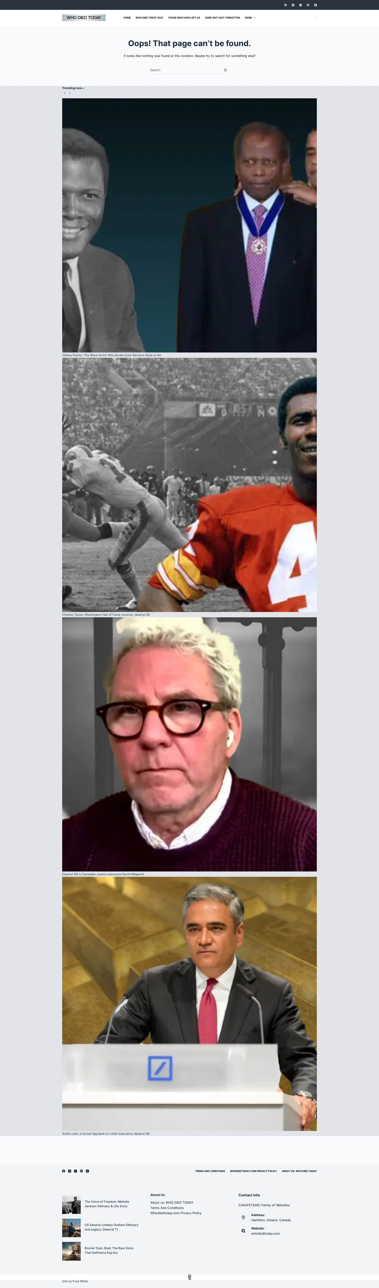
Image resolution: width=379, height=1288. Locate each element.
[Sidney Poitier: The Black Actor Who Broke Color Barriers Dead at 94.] (189, 225)
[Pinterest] (308, 5)
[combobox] (185, 70)
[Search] (315, 18)
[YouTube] (315, 5)
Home (127, 17)
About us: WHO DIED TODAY (299, 1171)
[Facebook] (285, 5)
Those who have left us (184, 17)
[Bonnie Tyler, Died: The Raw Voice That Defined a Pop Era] (71, 1251)
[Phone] (189, 1278)
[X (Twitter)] (293, 5)
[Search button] (225, 70)
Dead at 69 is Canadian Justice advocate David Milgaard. (103, 874)
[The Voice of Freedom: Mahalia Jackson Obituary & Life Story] (71, 1204)
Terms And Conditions (210, 1171)
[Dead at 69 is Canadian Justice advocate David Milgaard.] (189, 744)
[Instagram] (300, 5)
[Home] (189, 1275)
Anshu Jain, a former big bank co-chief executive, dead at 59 (106, 1133)
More (248, 17)
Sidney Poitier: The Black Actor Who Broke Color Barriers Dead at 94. (112, 355)
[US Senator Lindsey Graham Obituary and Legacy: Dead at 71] (71, 1228)
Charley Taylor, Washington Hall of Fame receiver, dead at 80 (106, 615)
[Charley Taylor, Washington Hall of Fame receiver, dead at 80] (189, 485)
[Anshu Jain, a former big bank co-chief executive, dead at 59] (189, 1004)
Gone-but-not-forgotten (222, 17)
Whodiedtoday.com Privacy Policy (253, 1171)
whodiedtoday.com (265, 1233)
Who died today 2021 (149, 17)
